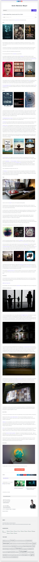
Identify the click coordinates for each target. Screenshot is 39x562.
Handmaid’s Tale (18, 162)
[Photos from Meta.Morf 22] (19, 483)
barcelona (17, 540)
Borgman (21, 56)
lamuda (22, 546)
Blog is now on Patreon (6, 483)
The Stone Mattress (14, 161)
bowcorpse (6, 543)
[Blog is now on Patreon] (8, 481)
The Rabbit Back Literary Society (7, 118)
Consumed (4, 121)
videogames (4, 557)
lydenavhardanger (6, 548)
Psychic (25, 249)
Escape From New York (10, 270)
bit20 (20, 540)
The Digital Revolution (24, 315)
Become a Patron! (5, 511)
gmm (4, 17)
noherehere (18, 548)
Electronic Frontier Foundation (10, 433)
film (26, 543)
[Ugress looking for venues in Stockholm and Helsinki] (31, 483)
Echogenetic (26, 244)
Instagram (14, 509)
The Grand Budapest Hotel (7, 85)
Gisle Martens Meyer (19, 6)
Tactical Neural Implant (6, 246)
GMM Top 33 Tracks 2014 (6, 283)
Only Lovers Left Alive (27, 265)
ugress (32, 555)
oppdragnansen (30, 548)
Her (29, 80)
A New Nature (21, 264)
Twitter (10, 509)
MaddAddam (7, 161)
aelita (4, 540)
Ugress (8, 505)
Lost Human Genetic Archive (27, 346)
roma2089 (23, 552)
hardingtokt (30, 543)
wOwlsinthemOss (15, 557)
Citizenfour (14, 53)
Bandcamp (7, 502)
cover (16, 543)
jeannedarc (14, 546)
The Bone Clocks (5, 125)
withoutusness (9, 557)
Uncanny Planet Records (7, 507)
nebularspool (12, 548)
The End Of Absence (6, 157)
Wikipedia (4, 421)
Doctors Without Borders (14, 416)
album (7, 540)
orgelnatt (8, 552)
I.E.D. (35, 246)
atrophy (12, 540)
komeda (18, 546)
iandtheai (9, 546)
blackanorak (23, 540)
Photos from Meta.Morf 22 (19, 488)
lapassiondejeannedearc (28, 546)
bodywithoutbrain (29, 540)
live (34, 546)
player (10, 202)
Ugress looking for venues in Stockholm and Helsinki (31, 489)
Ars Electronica (19, 378)
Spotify (4, 502)
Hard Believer (21, 240)
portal (12, 552)
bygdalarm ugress (12, 543)
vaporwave (18, 285)
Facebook (7, 509)
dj (18, 543)
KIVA (3, 428)
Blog (35, 17)
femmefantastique (22, 543)
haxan (34, 543)
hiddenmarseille (5, 546)
